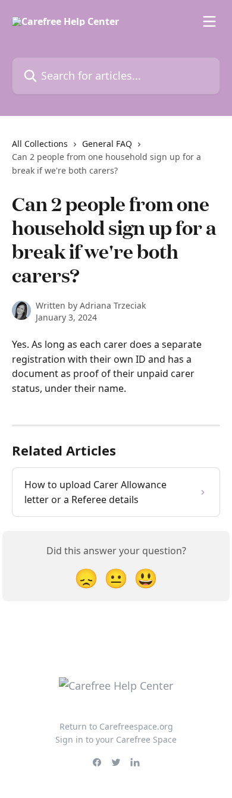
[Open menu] (209, 21)
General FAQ (107, 143)
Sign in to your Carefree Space (116, 739)
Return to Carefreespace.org (116, 726)
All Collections (40, 143)
